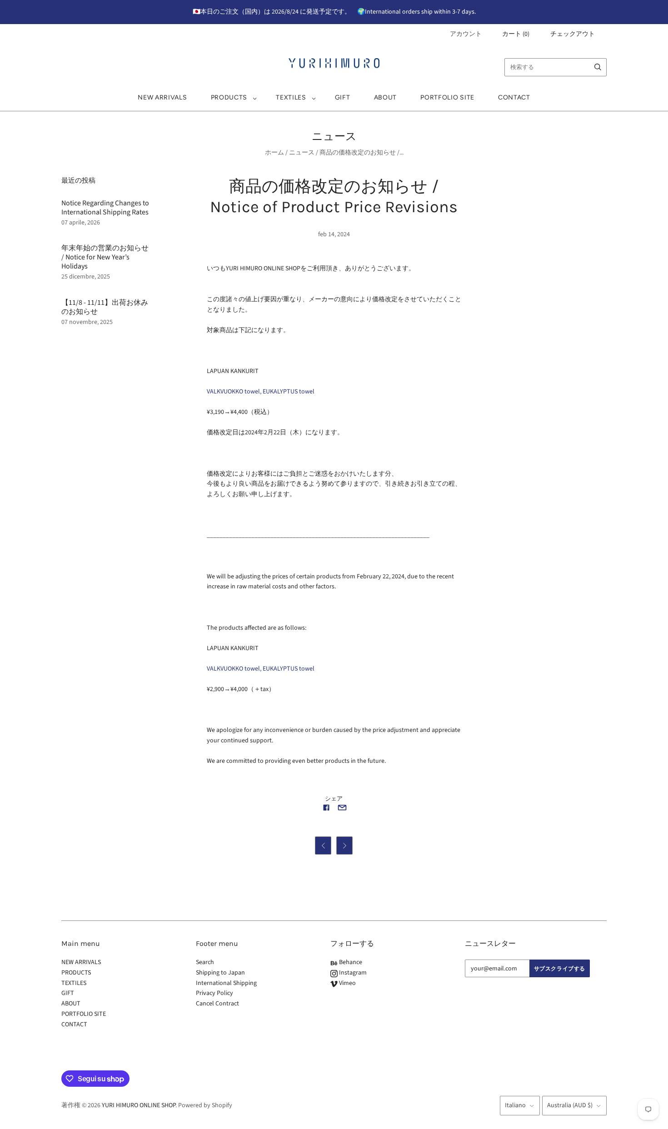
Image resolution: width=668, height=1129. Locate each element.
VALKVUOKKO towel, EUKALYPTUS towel (260, 391)
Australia (570, 1105)
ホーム (274, 152)
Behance (350, 962)
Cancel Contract (217, 1003)
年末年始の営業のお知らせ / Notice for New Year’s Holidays (105, 257)
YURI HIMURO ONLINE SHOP (138, 1105)
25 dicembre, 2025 (85, 276)
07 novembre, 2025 (87, 322)
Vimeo (347, 983)
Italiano (515, 1105)
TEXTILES (291, 97)
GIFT (342, 97)
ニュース (301, 152)
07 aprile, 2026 (80, 222)
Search (205, 962)
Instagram (352, 972)
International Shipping (226, 983)
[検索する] (598, 67)
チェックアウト (572, 34)
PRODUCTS (229, 97)
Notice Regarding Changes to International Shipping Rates (105, 207)
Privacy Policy (214, 993)
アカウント (466, 34)
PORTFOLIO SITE (447, 97)
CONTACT (514, 97)
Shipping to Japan (220, 972)
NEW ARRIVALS (162, 97)
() (515, 34)
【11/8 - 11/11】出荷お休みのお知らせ (104, 307)
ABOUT (385, 97)
